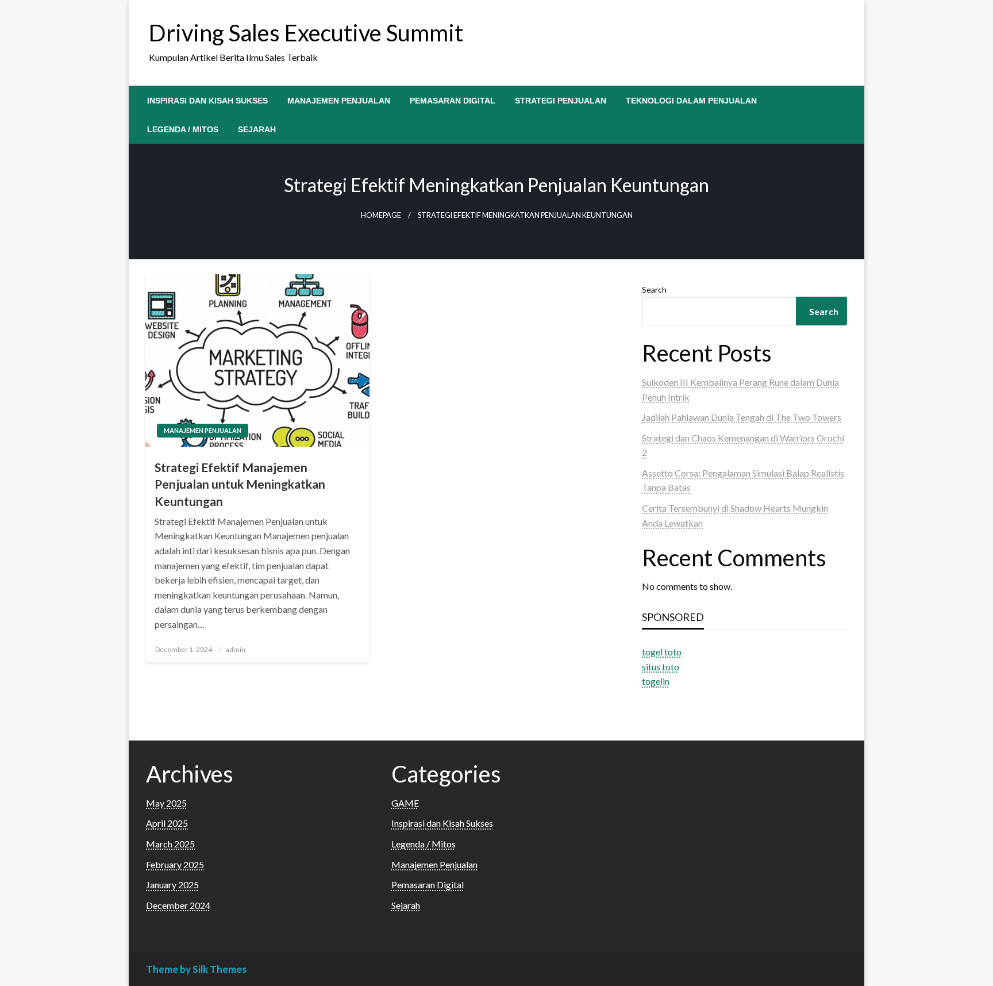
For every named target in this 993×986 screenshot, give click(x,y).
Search (654, 289)
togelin (655, 681)
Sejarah (257, 129)
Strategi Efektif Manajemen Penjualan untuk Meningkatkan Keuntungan (240, 484)
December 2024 (178, 905)
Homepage (381, 215)
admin (235, 649)
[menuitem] (207, 100)
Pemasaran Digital (452, 100)
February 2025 (175, 864)
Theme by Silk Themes (196, 969)
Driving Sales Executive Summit (306, 33)
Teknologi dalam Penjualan (691, 100)
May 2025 (166, 802)
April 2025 (167, 823)
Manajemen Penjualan (338, 100)
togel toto (662, 651)
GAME (405, 802)
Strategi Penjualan (560, 100)
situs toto (660, 666)
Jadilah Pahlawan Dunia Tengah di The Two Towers (741, 417)
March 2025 (170, 843)
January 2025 (172, 884)
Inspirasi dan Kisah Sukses (207, 100)
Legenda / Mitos (182, 129)
